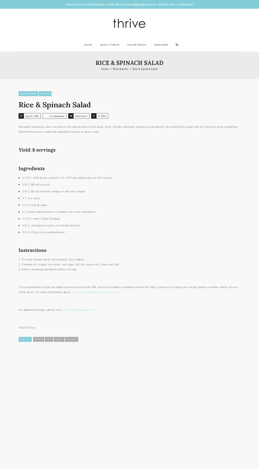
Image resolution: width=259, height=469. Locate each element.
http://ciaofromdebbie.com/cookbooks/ (95, 292)
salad (59, 339)
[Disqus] (129, 405)
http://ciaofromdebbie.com (78, 309)
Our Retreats (136, 44)
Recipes (45, 93)
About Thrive (110, 44)
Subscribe (138, 4)
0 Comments (56, 116)
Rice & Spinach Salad (145, 68)
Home (88, 44)
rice (49, 339)
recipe (39, 339)
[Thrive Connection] (129, 23)
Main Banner (120, 68)
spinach (72, 339)
